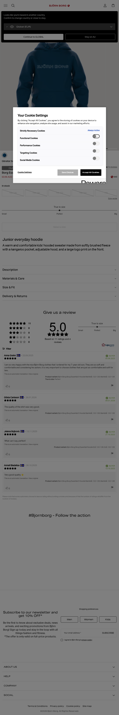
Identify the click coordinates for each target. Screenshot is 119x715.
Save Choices (68, 172)
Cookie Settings (25, 172)
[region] (59, 145)
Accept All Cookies (90, 172)
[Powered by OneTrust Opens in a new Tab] (92, 181)
